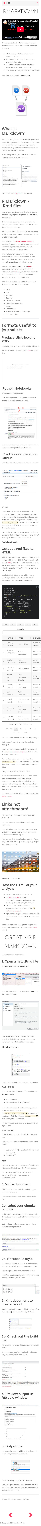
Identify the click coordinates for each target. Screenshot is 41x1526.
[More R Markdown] (30, 1514)
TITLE (21, 638)
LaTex (28, 350)
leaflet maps (7, 796)
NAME (10, 638)
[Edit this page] (37, 3)
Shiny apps (32, 927)
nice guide (16, 193)
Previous (9, 729)
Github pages (14, 897)
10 (19, 733)
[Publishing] (10, 1514)
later (9, 563)
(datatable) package (13, 911)
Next (25, 733)
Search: (20, 629)
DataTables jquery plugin (14, 752)
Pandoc (17, 272)
